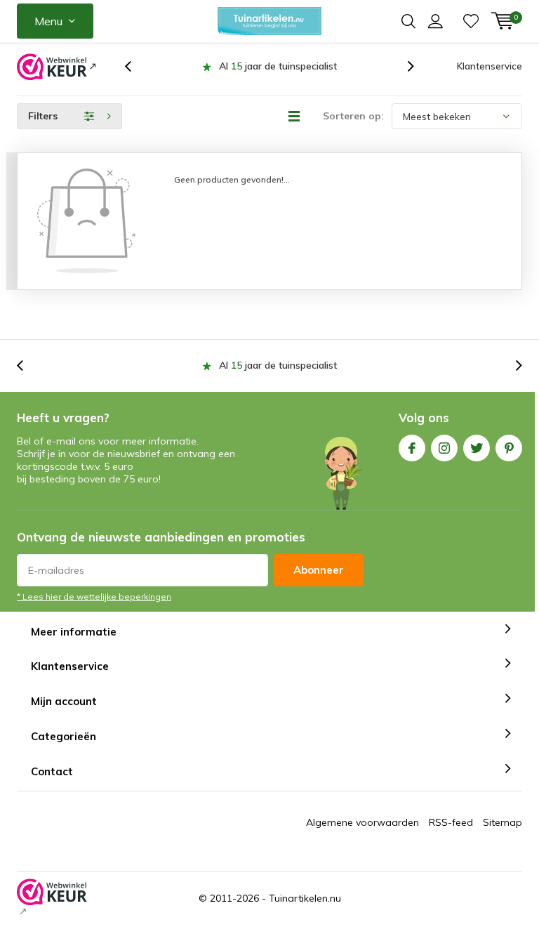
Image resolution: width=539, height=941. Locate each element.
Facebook (412, 448)
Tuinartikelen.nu (305, 898)
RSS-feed (451, 822)
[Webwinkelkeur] (56, 66)
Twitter (476, 448)
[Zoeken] (408, 21)
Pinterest (508, 448)
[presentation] (135, 66)
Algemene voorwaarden (362, 822)
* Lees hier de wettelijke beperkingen (94, 596)
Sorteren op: (353, 116)
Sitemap (502, 822)
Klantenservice (489, 66)
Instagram (444, 448)
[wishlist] (471, 21)
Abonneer (318, 570)
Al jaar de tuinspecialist (278, 66)
